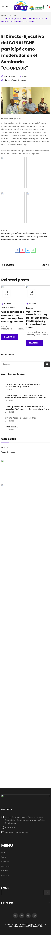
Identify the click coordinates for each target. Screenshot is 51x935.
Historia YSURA (11, 427)
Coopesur (5, 861)
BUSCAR (5, 888)
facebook (15, 915)
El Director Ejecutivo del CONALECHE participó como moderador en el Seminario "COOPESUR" (26, 396)
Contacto (5, 875)
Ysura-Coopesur (19, 80)
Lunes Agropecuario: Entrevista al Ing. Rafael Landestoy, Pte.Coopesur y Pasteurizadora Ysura (37, 317)
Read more (9, 337)
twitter (21, 915)
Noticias (8, 80)
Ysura (3, 857)
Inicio (3, 852)
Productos (5, 866)
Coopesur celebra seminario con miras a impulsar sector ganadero (12, 316)
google (28, 915)
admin (25, 76)
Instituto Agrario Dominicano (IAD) (20, 418)
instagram (34, 915)
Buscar (47, 364)
